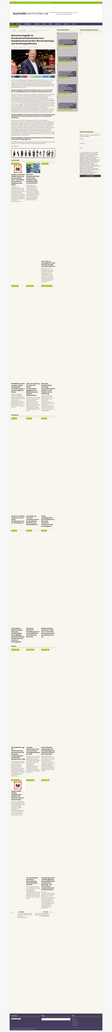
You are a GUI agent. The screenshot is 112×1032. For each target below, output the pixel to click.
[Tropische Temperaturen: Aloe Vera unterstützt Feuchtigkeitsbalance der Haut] (33, 697)
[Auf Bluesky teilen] (49, 76)
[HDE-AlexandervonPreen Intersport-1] (33, 73)
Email (81, 147)
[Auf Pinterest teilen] (25, 76)
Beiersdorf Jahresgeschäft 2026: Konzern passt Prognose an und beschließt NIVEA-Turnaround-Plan (32, 179)
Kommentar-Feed (75, 1023)
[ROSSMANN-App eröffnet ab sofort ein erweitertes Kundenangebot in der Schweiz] (67, 56)
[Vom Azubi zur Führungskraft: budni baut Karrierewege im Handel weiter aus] (48, 211)
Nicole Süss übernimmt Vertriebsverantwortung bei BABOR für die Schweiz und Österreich (33, 632)
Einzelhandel (35, 47)
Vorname (82, 138)
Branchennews (30, 47)
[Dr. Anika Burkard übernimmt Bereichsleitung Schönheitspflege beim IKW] (33, 827)
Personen (37, 24)
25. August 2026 (66, 77)
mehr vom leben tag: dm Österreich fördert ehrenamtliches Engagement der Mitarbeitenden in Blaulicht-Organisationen (33, 389)
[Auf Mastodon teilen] (41, 76)
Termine (50, 24)
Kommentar (58, 24)
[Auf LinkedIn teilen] (21, 76)
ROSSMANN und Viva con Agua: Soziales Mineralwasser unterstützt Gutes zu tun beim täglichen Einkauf (18, 388)
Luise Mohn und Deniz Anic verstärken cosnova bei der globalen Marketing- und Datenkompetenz (32, 520)
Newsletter (66, 24)
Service (74, 24)
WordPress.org (75, 1025)
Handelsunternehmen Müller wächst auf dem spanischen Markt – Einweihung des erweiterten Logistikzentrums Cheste (18, 180)
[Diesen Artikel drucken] (33, 76)
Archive (12, 2)
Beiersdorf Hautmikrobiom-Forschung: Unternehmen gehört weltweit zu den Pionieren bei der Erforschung (48, 389)
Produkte (18, 24)
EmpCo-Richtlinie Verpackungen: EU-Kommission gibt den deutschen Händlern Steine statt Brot (48, 750)
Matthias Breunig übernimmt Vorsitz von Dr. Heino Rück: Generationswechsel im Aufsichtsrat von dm (47, 632)
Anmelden (74, 1018)
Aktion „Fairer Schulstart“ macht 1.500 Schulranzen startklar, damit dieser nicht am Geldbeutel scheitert (67, 105)
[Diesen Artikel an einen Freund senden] (29, 76)
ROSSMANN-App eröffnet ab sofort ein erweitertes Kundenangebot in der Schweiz (67, 59)
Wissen (44, 24)
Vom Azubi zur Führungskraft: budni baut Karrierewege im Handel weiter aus (48, 263)
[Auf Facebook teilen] (13, 76)
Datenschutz (42, 2)
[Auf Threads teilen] (53, 76)
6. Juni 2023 (15, 47)
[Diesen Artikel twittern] (17, 76)
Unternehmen (27, 24)
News (12, 24)
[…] (21, 201)
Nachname (82, 143)
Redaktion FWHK (22, 47)
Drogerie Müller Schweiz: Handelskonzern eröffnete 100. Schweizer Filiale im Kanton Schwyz (17, 795)
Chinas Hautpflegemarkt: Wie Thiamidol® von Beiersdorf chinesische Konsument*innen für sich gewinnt (47, 521)
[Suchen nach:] (94, 26)
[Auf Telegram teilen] (45, 76)
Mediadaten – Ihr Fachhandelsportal (30, 2)
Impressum (49, 2)
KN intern (18, 2)
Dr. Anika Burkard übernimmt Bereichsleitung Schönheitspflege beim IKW (32, 881)
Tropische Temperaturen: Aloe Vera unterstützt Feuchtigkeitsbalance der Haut (33, 750)
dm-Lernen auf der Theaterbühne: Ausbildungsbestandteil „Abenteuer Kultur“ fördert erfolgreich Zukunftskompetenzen (66, 88)
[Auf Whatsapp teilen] (37, 76)
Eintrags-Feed (74, 1020)
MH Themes (34, 1029)
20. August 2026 (69, 109)
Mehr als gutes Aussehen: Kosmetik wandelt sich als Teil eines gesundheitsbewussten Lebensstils (66, 42)
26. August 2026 (68, 61)
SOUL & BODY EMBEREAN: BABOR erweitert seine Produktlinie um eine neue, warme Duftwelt (66, 74)
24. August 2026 (68, 93)
